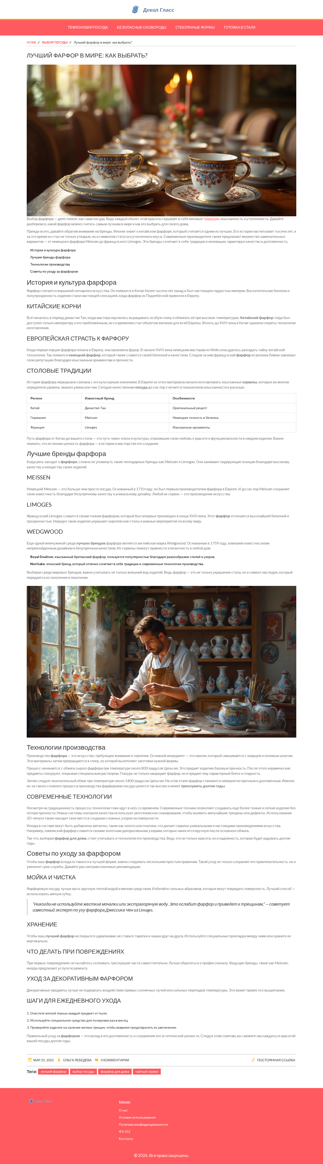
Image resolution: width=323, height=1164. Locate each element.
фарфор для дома (115, 1071)
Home (31, 42)
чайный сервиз (146, 1071)
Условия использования (137, 1117)
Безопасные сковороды (141, 27)
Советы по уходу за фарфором (54, 271)
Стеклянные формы (195, 27)
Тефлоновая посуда (88, 27)
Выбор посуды (55, 42)
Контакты (126, 1139)
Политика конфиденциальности (143, 1124)
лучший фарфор (53, 1071)
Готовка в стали (239, 27)
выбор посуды (83, 1071)
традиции (211, 219)
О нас (123, 1110)
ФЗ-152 (124, 1131)
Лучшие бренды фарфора (50, 257)
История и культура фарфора (53, 250)
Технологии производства (50, 264)
